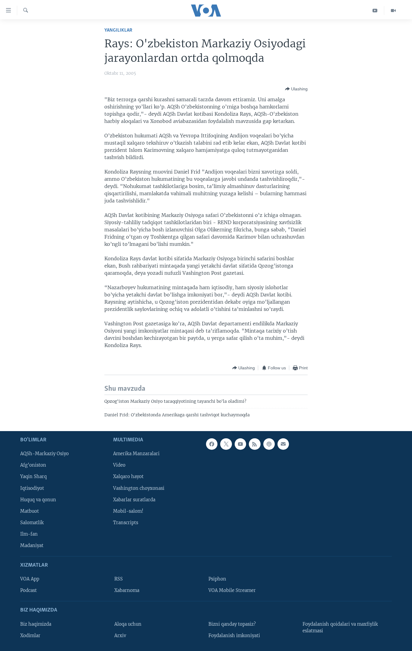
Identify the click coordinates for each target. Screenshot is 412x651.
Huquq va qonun (38, 499)
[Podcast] (269, 444)
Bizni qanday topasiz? (232, 624)
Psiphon (217, 579)
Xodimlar (30, 635)
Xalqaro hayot (128, 477)
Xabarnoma (126, 590)
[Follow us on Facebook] (211, 444)
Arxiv (120, 635)
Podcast (28, 590)
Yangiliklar (118, 30)
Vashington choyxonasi (138, 488)
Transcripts (125, 522)
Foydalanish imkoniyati (234, 635)
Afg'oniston (33, 465)
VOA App (29, 579)
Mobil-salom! (128, 511)
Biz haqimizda (35, 624)
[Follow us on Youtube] (240, 444)
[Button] (296, 88)
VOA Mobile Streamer (232, 590)
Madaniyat (31, 545)
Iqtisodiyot (32, 488)
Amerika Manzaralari (136, 454)
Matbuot (29, 511)
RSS (118, 579)
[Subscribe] (283, 444)
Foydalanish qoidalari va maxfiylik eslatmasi (340, 627)
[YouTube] (375, 10)
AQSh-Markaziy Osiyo (44, 454)
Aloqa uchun (127, 624)
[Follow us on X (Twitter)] (226, 444)
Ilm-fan (29, 534)
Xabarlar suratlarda (134, 499)
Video (119, 465)
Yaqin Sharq (33, 477)
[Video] (393, 10)
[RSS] (254, 444)
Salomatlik (32, 522)
